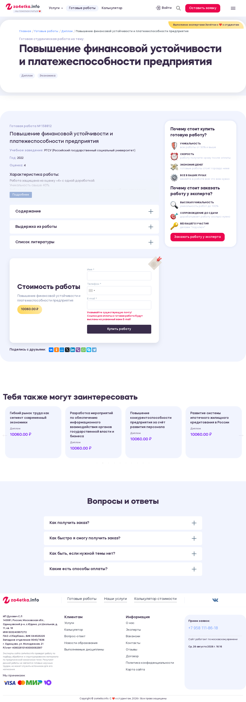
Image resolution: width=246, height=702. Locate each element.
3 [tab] (109, 463)
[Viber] (78, 349)
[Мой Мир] (62, 349)
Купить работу (119, 329)
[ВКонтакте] (51, 349)
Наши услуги (115, 599)
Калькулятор (112, 8)
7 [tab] (132, 463)
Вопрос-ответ (75, 636)
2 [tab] (103, 463)
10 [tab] (149, 463)
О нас (130, 623)
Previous (3, 432)
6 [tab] (126, 463)
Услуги (69, 623)
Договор (132, 656)
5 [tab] (120, 463)
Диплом (67, 31)
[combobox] (91, 290)
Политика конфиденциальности (150, 663)
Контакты (133, 643)
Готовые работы (82, 8)
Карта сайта (135, 669)
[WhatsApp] (83, 349)
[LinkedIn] (72, 349)
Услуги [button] (54, 8)
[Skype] (88, 349)
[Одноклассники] (56, 349)
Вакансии (133, 636)
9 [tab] (143, 463)
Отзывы (131, 649)
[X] (67, 349)
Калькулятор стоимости (155, 599)
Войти (167, 8)
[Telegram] (94, 349)
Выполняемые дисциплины (84, 649)
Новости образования (80, 643)
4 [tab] (114, 463)
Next (239, 432)
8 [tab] (137, 463)
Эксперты (133, 630)
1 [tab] (97, 463)
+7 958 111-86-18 (203, 628)
